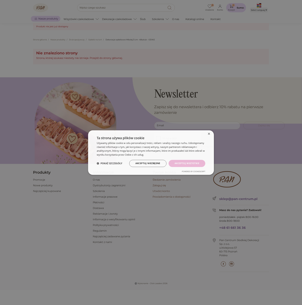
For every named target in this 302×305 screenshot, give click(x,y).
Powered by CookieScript (193, 171)
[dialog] (151, 152)
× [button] (209, 134)
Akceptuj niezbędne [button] (147, 163)
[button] (109, 163)
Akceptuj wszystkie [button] (187, 163)
